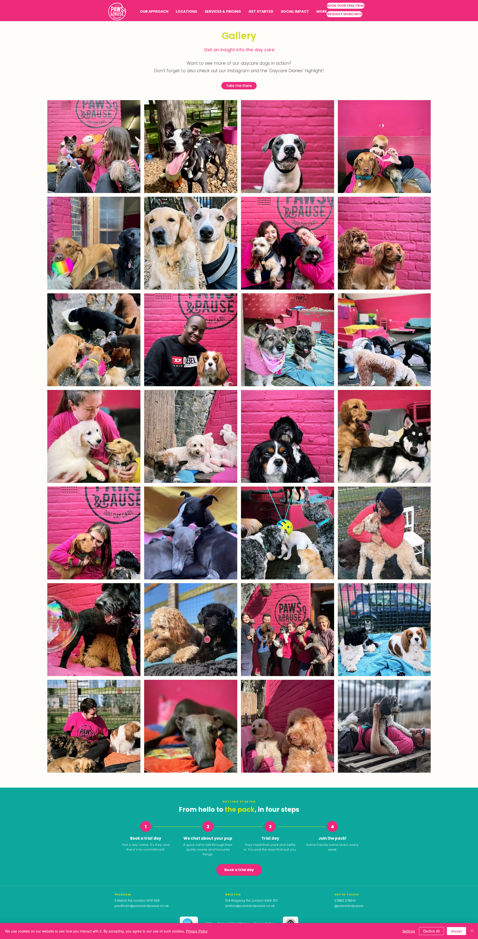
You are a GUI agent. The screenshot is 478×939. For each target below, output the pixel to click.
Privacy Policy (197, 931)
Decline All (431, 931)
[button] (186, 11)
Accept (456, 931)
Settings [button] (408, 931)
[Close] (472, 931)
